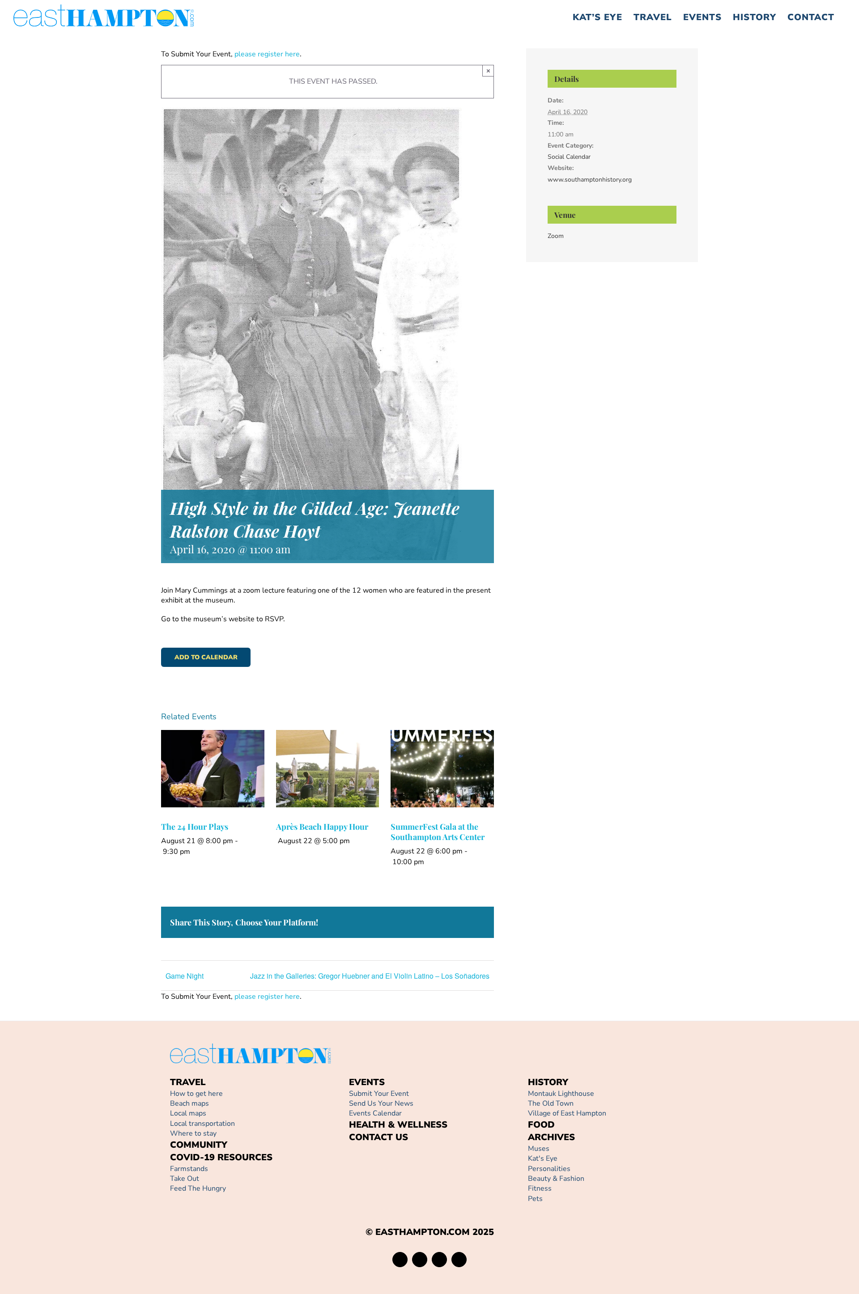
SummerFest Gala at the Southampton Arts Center (438, 831)
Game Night (185, 976)
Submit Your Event (379, 1094)
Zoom (556, 236)
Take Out (184, 1179)
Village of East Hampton (567, 1113)
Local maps (188, 1113)
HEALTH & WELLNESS (398, 1125)
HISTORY (548, 1082)
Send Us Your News (381, 1103)
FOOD (541, 1125)
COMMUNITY (198, 1145)
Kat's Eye (542, 1158)
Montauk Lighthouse (561, 1094)
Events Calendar (375, 1113)
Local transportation (202, 1124)
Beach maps (189, 1103)
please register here (266, 54)
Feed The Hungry (198, 1188)
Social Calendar (569, 157)
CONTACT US (378, 1137)
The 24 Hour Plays (195, 826)
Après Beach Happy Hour (322, 826)
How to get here (196, 1094)
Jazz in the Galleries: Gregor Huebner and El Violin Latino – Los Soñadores (369, 976)
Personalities (549, 1169)
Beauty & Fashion (556, 1179)
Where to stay (193, 1133)
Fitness (540, 1188)
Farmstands (189, 1169)
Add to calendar (206, 657)
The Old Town (551, 1103)
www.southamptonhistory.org (590, 179)
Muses (538, 1149)
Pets (535, 1199)
